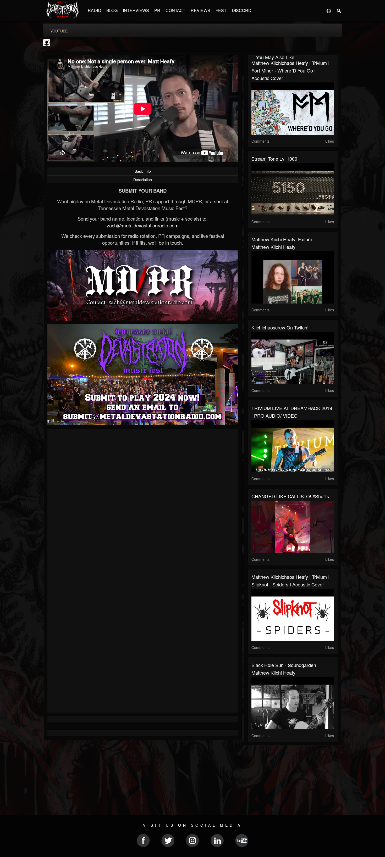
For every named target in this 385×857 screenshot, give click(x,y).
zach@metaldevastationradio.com (143, 225)
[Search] (339, 10)
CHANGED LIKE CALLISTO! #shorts (290, 496)
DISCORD (241, 10)
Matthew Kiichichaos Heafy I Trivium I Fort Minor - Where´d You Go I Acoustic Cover (290, 70)
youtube (59, 30)
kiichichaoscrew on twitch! (280, 327)
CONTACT (175, 10)
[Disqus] (143, 502)
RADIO (94, 10)
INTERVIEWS (136, 10)
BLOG (112, 10)
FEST (221, 10)
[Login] (328, 10)
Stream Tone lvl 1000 (274, 158)
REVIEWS (200, 10)
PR (157, 10)
